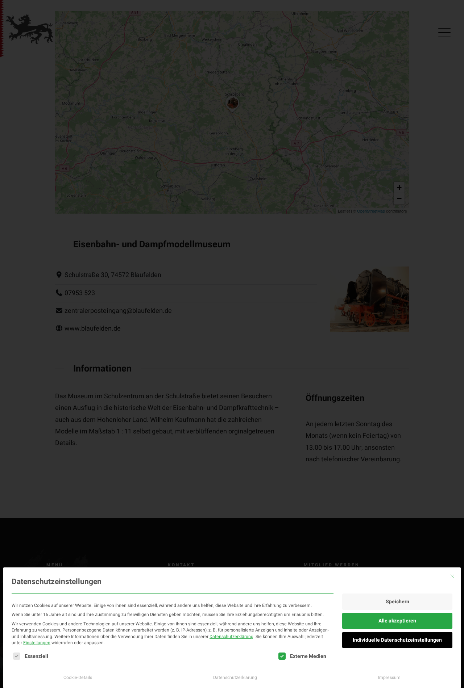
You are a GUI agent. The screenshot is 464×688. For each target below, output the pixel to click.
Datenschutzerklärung (231, 636)
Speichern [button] (397, 601)
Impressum (389, 677)
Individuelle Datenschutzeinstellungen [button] (397, 640)
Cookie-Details (77, 677)
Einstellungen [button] (36, 642)
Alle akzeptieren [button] (397, 621)
